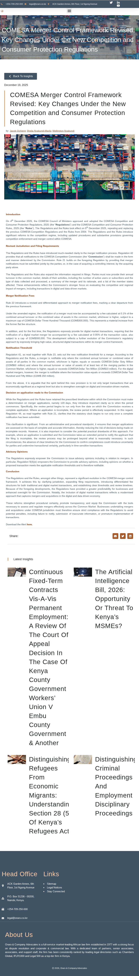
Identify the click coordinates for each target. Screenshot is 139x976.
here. (30, 524)
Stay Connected (56, 891)
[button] (69, 11)
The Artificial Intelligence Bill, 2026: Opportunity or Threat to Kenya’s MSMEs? (114, 598)
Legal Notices (54, 887)
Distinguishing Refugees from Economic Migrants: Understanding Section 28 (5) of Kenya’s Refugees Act (51, 795)
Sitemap (52, 883)
